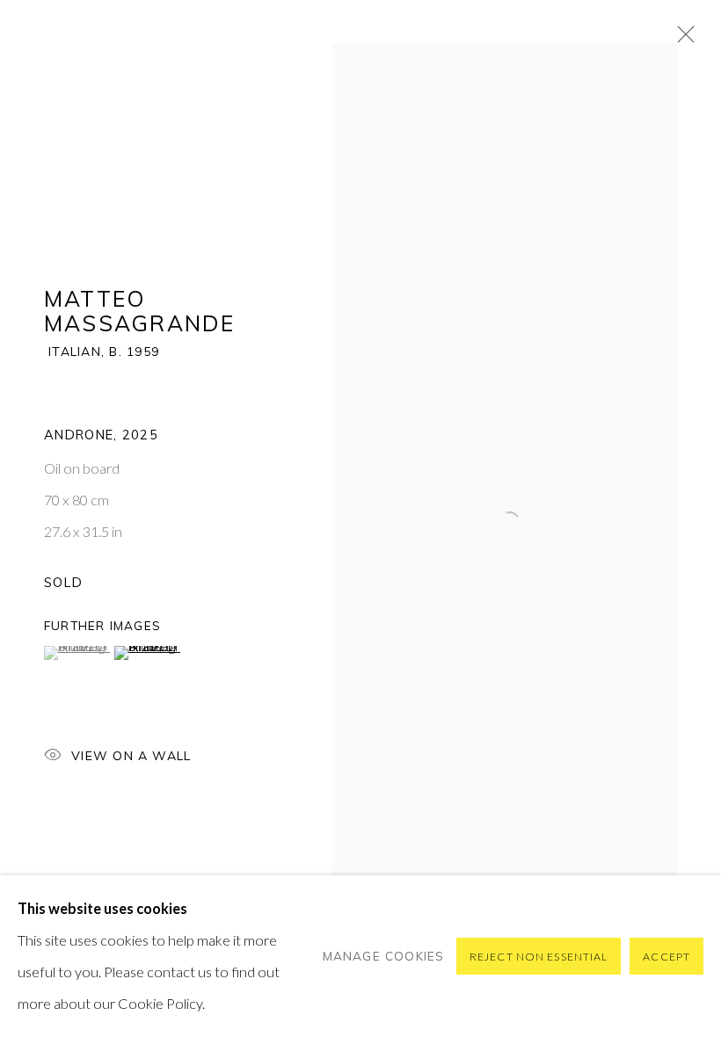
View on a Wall (131, 756)
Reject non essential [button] (539, 956)
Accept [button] (666, 956)
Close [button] (681, 39)
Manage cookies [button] (384, 955)
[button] (77, 653)
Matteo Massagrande (140, 311)
